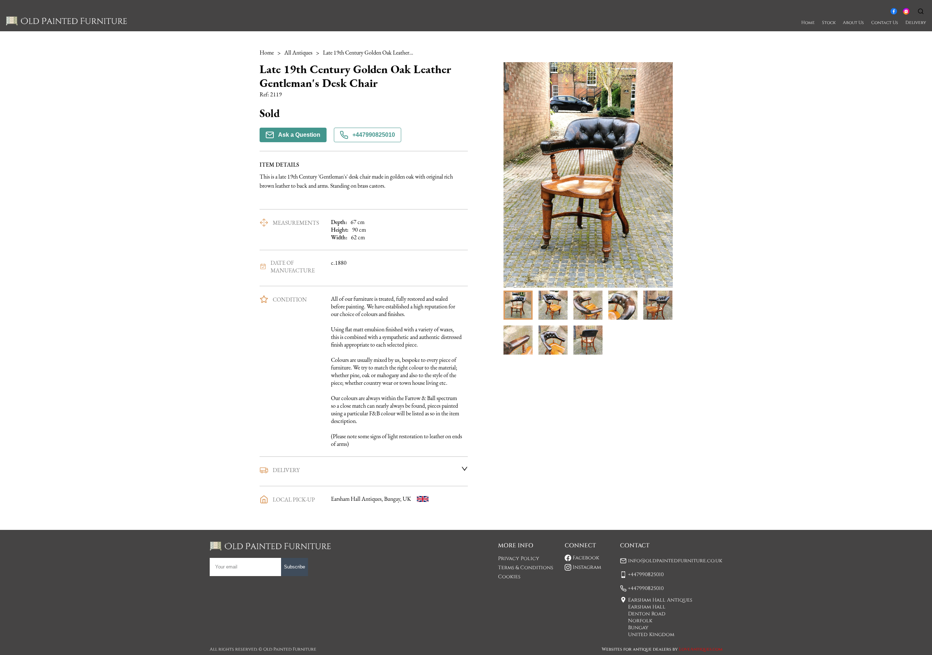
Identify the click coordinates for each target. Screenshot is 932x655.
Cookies (509, 576)
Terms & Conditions (525, 567)
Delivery (915, 22)
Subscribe (294, 567)
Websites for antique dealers (636, 649)
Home (808, 22)
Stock (829, 22)
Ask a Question (299, 135)
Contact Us (884, 22)
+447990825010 (373, 135)
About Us (853, 22)
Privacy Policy (518, 558)
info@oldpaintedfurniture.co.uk (675, 560)
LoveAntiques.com (700, 649)
